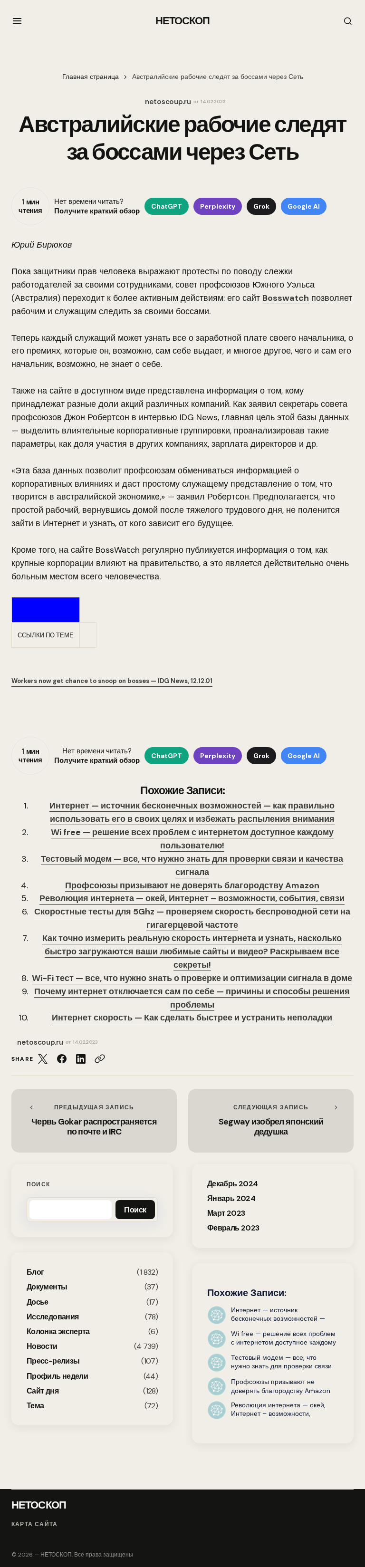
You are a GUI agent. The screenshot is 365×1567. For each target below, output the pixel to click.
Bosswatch (285, 298)
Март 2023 (226, 1213)
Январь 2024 (231, 1198)
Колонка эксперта (58, 1331)
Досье (37, 1302)
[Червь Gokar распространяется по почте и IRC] (94, 1121)
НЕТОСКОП (182, 21)
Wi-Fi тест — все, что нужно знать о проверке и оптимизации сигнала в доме (192, 978)
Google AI (304, 206)
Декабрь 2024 (232, 1183)
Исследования (52, 1316)
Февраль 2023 (233, 1227)
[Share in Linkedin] (80, 1058)
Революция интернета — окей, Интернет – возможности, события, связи (192, 898)
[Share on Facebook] (61, 1058)
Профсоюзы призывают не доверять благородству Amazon (192, 885)
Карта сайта (34, 1524)
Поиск (38, 1184)
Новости (42, 1346)
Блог (35, 1272)
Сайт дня (42, 1390)
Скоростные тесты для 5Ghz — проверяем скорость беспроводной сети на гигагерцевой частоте (192, 918)
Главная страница (90, 77)
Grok (261, 206)
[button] (17, 21)
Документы (47, 1286)
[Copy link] (99, 1058)
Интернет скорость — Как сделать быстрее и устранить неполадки (192, 1017)
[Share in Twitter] (42, 1058)
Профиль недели (57, 1376)
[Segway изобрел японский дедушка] (271, 1121)
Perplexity (217, 206)
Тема (35, 1405)
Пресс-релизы (53, 1360)
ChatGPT (166, 206)
